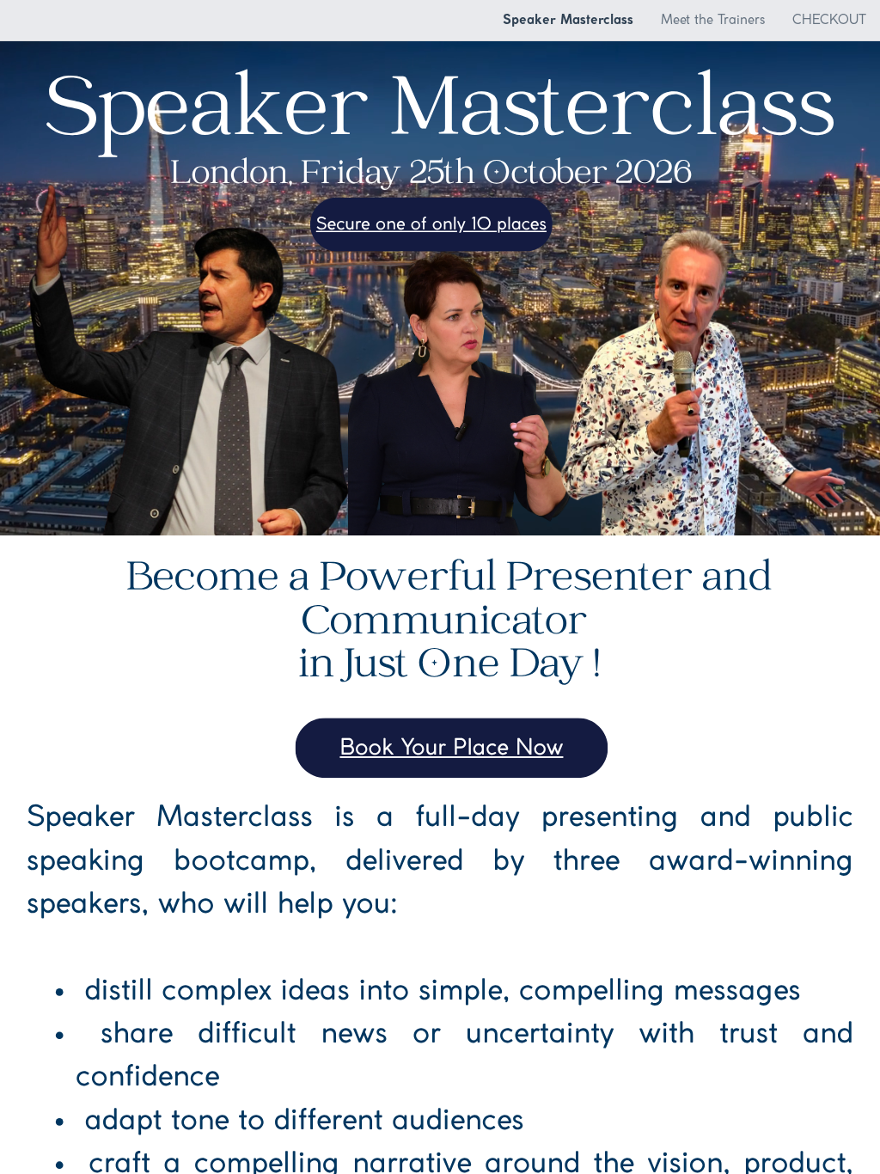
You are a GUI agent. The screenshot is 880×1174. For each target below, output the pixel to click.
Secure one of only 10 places (431, 225)
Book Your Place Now (451, 748)
